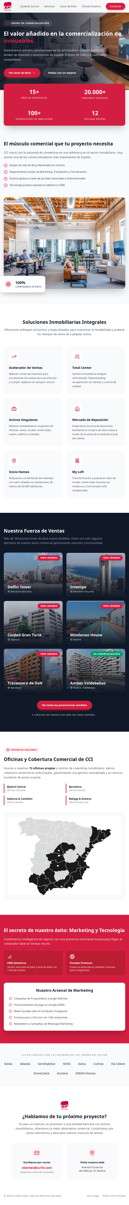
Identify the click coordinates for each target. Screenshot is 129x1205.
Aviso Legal (93, 1195)
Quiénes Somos (29, 6)
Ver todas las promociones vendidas (64, 705)
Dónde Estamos (91, 6)
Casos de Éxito (68, 6)
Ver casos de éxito (20, 73)
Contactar (115, 6)
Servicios (49, 6)
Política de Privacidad (114, 1195)
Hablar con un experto (62, 73)
